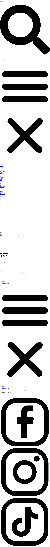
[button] (25, 111)
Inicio (3, 281)
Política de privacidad (5, 283)
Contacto (3, 59)
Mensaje (1, 270)
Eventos (3, 58)
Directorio (3, 57)
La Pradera (1, 1)
